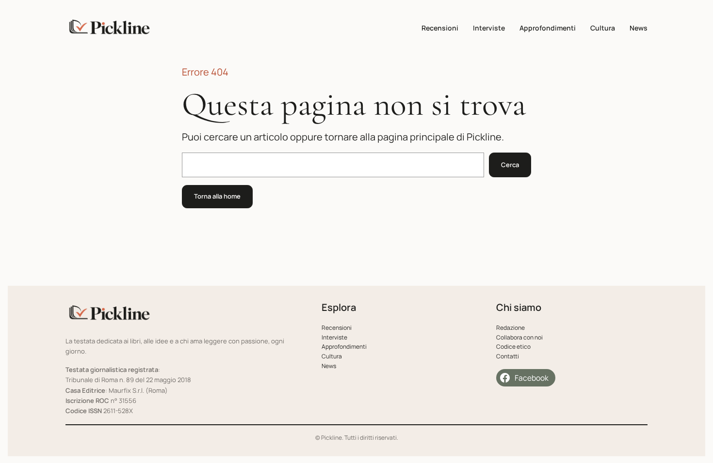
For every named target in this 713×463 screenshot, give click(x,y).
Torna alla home (217, 196)
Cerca (510, 164)
